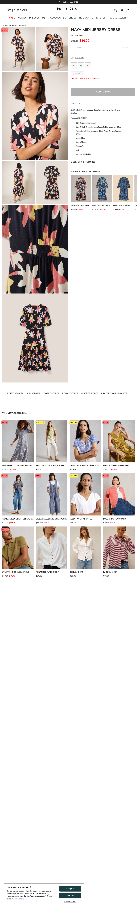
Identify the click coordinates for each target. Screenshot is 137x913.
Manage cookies (70, 902)
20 (74, 65)
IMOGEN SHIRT (110, 572)
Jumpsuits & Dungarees (114, 393)
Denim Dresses (70, 393)
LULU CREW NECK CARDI (114, 519)
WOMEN (22, 18)
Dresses (22, 25)
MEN (44, 18)
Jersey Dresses (89, 393)
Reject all (70, 895)
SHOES (73, 18)
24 (88, 65)
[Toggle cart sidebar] (128, 10)
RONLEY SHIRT (76, 572)
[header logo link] (68, 9)
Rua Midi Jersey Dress (81, 206)
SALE (12, 18)
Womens (13, 25)
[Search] (115, 10)
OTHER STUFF (99, 18)
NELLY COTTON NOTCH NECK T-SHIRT (85, 466)
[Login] (122, 10)
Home (5, 25)
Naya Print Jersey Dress (123, 206)
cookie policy (18, 899)
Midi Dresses (33, 393)
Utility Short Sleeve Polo (15, 572)
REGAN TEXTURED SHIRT (47, 572)
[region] (44, 896)
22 (81, 65)
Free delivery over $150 (68, 2)
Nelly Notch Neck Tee (81, 519)
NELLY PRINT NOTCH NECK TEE (50, 466)
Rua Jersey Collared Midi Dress (18, 466)
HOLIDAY (84, 18)
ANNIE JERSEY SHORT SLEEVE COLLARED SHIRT (18, 519)
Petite (77, 73)
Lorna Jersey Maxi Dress (116, 466)
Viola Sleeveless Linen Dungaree (51, 519)
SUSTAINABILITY (119, 18)
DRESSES (34, 18)
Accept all (70, 889)
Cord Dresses (51, 393)
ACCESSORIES (58, 18)
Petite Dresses (15, 393)
